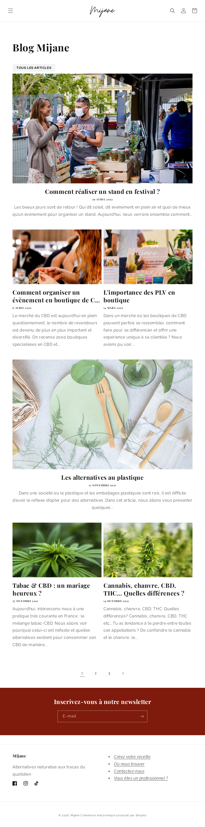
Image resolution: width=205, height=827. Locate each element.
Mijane (75, 815)
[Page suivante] (122, 673)
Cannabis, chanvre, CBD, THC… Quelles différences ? (144, 589)
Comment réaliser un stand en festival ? (102, 191)
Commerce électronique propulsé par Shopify (113, 815)
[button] (10, 10)
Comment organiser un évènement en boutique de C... (56, 296)
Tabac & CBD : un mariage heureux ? (51, 589)
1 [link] (82, 673)
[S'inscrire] (141, 716)
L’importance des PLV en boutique (139, 296)
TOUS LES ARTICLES (33, 68)
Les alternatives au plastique (102, 477)
